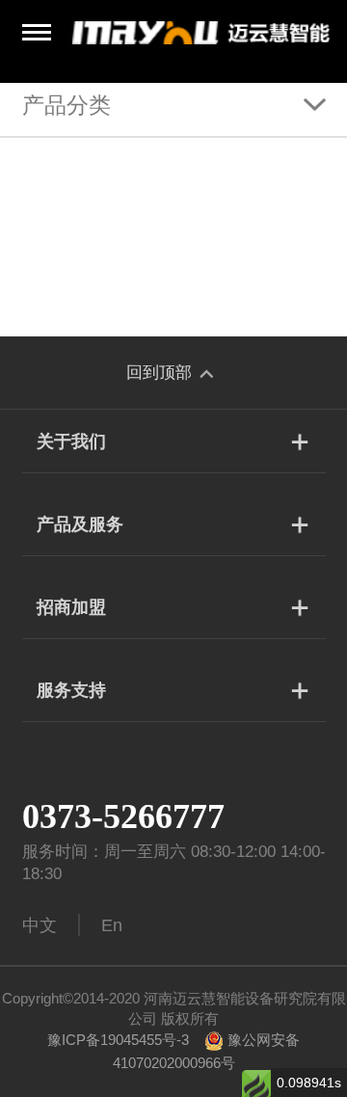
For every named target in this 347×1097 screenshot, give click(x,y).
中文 (39, 925)
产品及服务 (80, 524)
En (111, 925)
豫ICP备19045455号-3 (118, 1039)
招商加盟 (71, 607)
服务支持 (71, 690)
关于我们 (71, 441)
